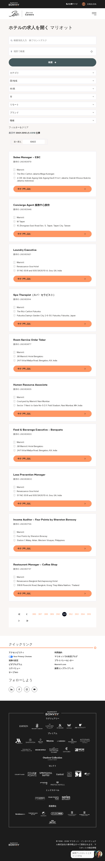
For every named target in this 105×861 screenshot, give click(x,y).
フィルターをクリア (18, 127)
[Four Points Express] (53, 800)
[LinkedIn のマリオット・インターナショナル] (11, 689)
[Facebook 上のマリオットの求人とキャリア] (19, 689)
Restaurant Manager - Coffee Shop (35, 564)
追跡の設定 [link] (13, 660)
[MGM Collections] (79, 750)
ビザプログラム (15, 664)
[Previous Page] (27, 614)
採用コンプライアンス (64, 668)
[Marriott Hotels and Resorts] (18, 742)
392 (71, 614)
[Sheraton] (30, 741)
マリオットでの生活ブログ (66, 656)
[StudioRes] (57, 815)
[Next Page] (19, 621)
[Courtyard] (20, 774)
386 (34, 614)
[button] (52, 73)
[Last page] (27, 621)
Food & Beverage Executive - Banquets (38, 430)
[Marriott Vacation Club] (53, 751)
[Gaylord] (67, 752)
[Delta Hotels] (40, 741)
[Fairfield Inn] (60, 774)
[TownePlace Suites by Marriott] (32, 814)
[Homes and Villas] (84, 814)
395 (89, 614)
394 (83, 614)
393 (77, 614)
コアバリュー (14, 668)
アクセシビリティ (16, 652)
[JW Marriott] (80, 727)
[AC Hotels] (69, 775)
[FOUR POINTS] (32, 775)
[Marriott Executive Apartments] (52, 822)
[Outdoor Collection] (52, 759)
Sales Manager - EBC (26, 157)
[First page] (19, 614)
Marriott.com (60, 664)
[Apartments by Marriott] (72, 814)
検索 (50, 62)
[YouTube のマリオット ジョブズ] (34, 689)
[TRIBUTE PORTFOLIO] (26, 750)
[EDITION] (23, 726)
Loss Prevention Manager (29, 475)
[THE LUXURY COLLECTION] (50, 727)
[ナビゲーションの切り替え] (94, 13)
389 (52, 614)
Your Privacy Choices (22, 656)
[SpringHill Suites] (46, 775)
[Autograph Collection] (85, 741)
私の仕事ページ (72, 4)
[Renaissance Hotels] (72, 741)
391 (64, 614)
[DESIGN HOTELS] (40, 750)
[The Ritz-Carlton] (37, 727)
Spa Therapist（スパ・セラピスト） (34, 295)
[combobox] (52, 40)
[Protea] (58, 784)
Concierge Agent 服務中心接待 (31, 205)
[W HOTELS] (69, 727)
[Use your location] (92, 51)
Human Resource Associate (30, 385)
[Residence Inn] (20, 814)
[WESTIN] (49, 741)
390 (58, 614)
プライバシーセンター (64, 660)
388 (46, 614)
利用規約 (58, 652)
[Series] (66, 799)
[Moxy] (43, 783)
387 (40, 614)
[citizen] (78, 776)
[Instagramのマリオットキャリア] (27, 689)
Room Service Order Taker (29, 340)
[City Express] (40, 800)
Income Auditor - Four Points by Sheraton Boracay (44, 520)
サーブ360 (13, 672)
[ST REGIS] (60, 727)
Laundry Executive (25, 250)
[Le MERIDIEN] (61, 741)
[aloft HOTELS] (87, 774)
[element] (43, 814)
